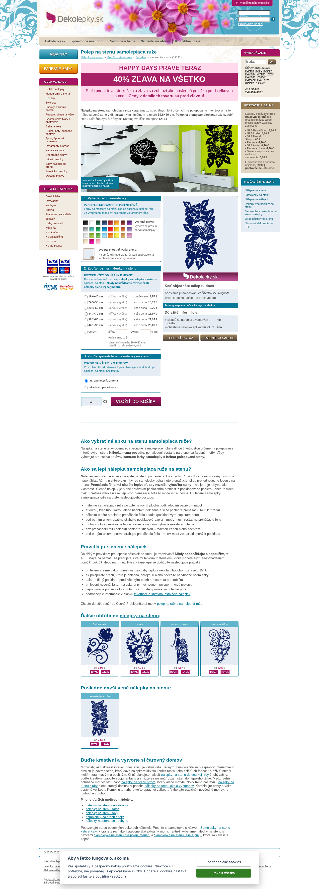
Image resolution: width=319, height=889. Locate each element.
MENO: (233, 12)
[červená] (110, 229)
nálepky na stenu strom (138, 782)
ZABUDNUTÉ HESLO (250, 24)
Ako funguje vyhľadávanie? (254, 90)
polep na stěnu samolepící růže (179, 604)
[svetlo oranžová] (110, 235)
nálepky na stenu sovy (102, 813)
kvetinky (250, 73)
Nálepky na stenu (92, 57)
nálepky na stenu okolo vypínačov (169, 786)
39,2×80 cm (95, 319)
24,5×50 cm (95, 302)
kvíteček (250, 79)
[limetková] (92, 235)
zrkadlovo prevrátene (102, 387)
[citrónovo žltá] (117, 235)
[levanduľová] (129, 229)
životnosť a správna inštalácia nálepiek (162, 594)
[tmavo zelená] (98, 223)
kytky (258, 70)
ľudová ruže (100, 624)
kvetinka (250, 76)
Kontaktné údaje (187, 41)
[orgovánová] (129, 235)
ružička (249, 82)
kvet (259, 79)
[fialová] (129, 223)
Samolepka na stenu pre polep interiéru (122, 835)
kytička (267, 70)
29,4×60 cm (95, 307)
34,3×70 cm (95, 313)
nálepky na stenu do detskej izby (185, 775)
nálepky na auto (53, 866)
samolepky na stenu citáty (105, 817)
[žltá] (117, 229)
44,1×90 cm (95, 325)
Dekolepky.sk (55, 41)
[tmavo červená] (110, 223)
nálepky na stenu (139, 615)
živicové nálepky (54, 870)
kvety (270, 73)
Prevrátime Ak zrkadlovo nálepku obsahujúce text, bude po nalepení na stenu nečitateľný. (119, 367)
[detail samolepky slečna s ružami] (173, 671)
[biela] (92, 223)
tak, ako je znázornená (103, 380)
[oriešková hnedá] (123, 229)
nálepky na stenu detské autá (107, 805)
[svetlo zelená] (98, 235)
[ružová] (98, 241)
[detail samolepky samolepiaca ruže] (94, 743)
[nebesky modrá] (104, 229)
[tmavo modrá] (104, 223)
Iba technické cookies (224, 862)
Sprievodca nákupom (87, 41)
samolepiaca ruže (100, 696)
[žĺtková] (117, 223)
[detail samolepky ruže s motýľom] (213, 671)
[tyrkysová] (92, 229)
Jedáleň (141, 57)
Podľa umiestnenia (119, 57)
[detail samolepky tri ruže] (134, 671)
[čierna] (85, 223)
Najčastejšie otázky (155, 41)
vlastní (92, 332)
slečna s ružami (179, 624)
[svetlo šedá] (85, 235)
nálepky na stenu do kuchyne (107, 821)
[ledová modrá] (104, 235)
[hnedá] (123, 223)
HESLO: (233, 19)
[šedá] (85, 229)
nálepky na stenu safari (102, 809)
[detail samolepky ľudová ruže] (94, 671)
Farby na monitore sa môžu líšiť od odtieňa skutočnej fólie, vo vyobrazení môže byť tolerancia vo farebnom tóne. (119, 209)
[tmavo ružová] (92, 241)
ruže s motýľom (219, 624)
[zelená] (98, 229)
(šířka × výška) (117, 296)
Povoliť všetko (224, 873)
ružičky (260, 82)
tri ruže (140, 624)
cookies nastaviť (173, 871)
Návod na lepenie (54, 861)
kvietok (249, 70)
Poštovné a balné (122, 41)
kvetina (261, 73)
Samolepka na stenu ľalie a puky (177, 835)
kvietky (261, 76)
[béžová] (85, 241)
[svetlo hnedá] (123, 235)
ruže (266, 79)
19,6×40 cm (95, 296)
